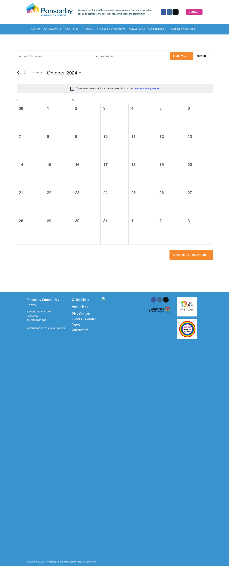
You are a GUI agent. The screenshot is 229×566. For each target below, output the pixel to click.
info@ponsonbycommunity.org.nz (45, 327)
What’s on (137, 29)
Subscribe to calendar (189, 255)
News (89, 29)
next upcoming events (146, 88)
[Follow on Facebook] (163, 12)
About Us (71, 29)
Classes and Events (111, 29)
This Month (37, 72)
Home (35, 29)
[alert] (115, 88)
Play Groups (81, 314)
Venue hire (156, 29)
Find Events (181, 56)
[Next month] (24, 73)
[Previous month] (18, 73)
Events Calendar (84, 319)
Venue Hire (80, 307)
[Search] (182, 12)
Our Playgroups (183, 29)
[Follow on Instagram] (170, 12)
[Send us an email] (176, 12)
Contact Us (52, 29)
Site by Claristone (87, 561)
